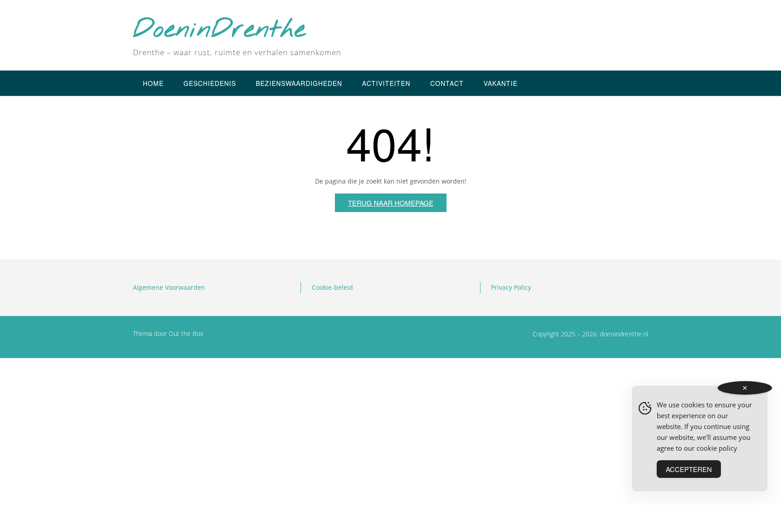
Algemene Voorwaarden (169, 287)
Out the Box (186, 333)
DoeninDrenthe (219, 30)
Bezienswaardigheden (299, 83)
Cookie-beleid (332, 287)
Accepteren (689, 469)
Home (153, 83)
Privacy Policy (511, 287)
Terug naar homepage (390, 203)
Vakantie (501, 83)
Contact (447, 83)
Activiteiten (386, 83)
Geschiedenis (209, 83)
